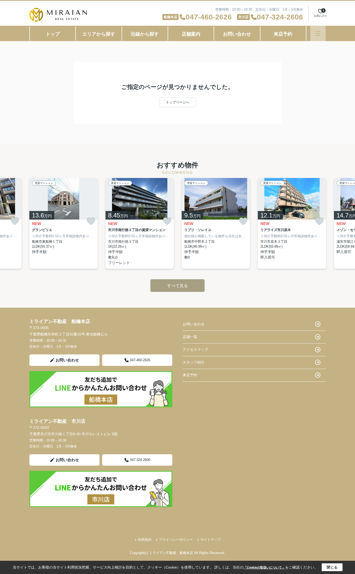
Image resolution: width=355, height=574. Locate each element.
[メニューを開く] (318, 33)
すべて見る (177, 285)
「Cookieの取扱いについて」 (264, 567)
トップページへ (177, 102)
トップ (53, 34)
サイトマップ (210, 540)
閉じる (332, 567)
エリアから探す (98, 34)
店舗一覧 (190, 337)
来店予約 (283, 34)
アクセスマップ (195, 349)
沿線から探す (145, 34)
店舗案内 (191, 34)
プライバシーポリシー (176, 540)
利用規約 (145, 540)
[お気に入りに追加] (15, 221)
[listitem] (63, 223)
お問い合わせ (237, 34)
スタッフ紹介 (194, 362)
